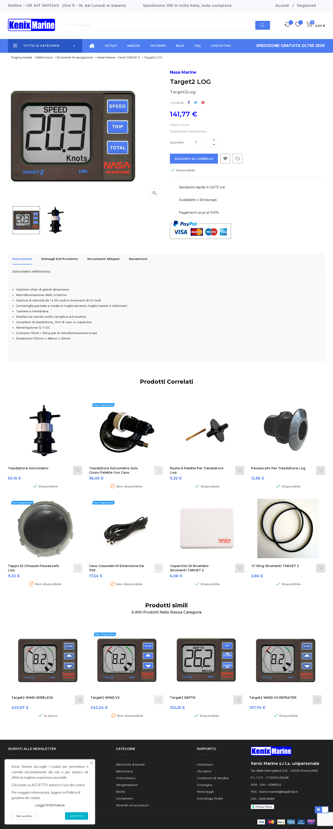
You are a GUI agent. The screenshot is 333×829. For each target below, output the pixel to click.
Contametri (124, 798)
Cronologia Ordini (210, 798)
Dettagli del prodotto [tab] (59, 259)
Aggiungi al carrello (194, 158)
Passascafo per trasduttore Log (278, 468)
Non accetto (24, 816)
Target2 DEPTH (182, 698)
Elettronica (124, 771)
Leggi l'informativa (50, 805)
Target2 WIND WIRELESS (32, 698)
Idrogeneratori (127, 785)
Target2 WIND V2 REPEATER (273, 698)
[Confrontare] (287, 25)
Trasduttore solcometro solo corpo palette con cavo (113, 470)
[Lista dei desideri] (298, 25)
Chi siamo (204, 771)
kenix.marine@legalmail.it (279, 791)
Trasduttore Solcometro (28, 468)
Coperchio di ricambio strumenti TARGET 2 (189, 568)
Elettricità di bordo (130, 764)
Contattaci (205, 764)
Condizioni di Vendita (213, 778)
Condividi (189, 102)
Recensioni (138, 259)
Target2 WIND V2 (105, 698)
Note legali (205, 791)
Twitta (195, 102)
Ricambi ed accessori (132, 805)
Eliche (120, 791)
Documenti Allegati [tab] (103, 259)
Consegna (204, 785)
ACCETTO (76, 816)
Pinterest (203, 102)
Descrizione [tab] (22, 259)
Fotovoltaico (125, 778)
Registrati (306, 5)
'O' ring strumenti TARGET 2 (275, 566)
